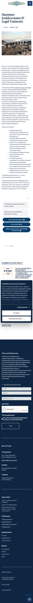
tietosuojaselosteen (19, 418)
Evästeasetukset (22, 307)
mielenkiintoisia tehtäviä (22, 88)
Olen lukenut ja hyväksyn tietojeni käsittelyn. (15, 418)
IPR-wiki (4, 535)
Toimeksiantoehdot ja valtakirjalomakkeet (8, 578)
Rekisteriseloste (7, 572)
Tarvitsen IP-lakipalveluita (9, 505)
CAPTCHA (5, 404)
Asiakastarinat (6, 538)
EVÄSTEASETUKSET (15, 319)
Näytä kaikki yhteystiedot (9, 460)
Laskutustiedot (6, 590)
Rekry (3, 557)
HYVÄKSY (16, 313)
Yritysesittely (6, 549)
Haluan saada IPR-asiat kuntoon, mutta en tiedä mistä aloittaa (9, 509)
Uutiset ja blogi (6, 540)
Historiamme (5, 554)
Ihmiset (4, 551)
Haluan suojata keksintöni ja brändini (9, 501)
